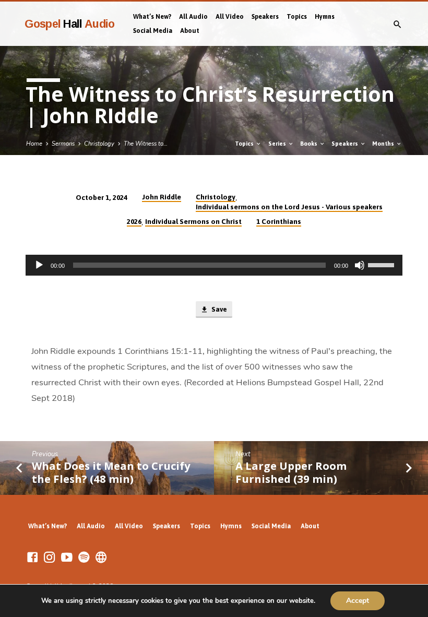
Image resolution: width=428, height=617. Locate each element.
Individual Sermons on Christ (193, 221)
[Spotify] (84, 558)
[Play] (39, 265)
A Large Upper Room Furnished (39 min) (291, 472)
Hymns (325, 16)
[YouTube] (67, 558)
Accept (357, 601)
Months (384, 143)
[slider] (382, 264)
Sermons (63, 144)
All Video (230, 16)
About (189, 30)
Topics (297, 16)
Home (34, 144)
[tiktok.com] (101, 558)
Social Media (152, 30)
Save (218, 309)
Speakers (265, 16)
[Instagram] (49, 558)
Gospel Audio (70, 23)
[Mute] (359, 265)
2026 (134, 221)
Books (309, 143)
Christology (99, 144)
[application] (214, 265)
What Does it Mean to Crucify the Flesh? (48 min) (111, 472)
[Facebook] (32, 558)
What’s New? (152, 16)
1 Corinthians (278, 221)
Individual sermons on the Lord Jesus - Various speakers (289, 207)
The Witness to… (146, 144)
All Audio (193, 16)
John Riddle (161, 197)
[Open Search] (397, 25)
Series (278, 143)
